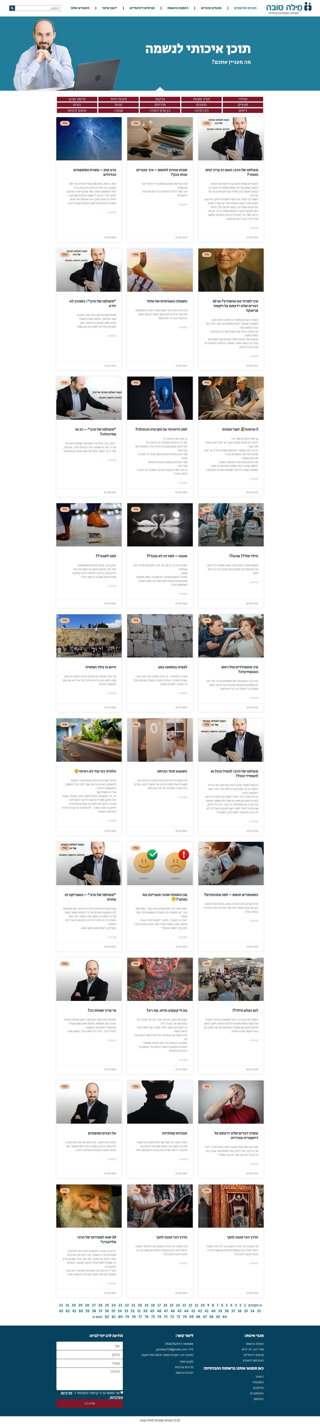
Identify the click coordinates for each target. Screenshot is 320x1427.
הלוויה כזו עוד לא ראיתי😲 (95, 771)
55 (113, 1311)
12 (190, 1305)
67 (205, 1317)
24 (113, 1305)
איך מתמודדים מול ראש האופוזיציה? (239, 669)
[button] (243, 99)
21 (133, 1305)
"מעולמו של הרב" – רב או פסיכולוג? (95, 432)
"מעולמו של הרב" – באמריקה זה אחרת (90, 897)
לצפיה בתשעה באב (172, 667)
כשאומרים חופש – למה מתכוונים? (231, 895)
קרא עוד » (253, 227)
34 (252, 1311)
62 (68, 1311)
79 (127, 1317)
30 (74, 1305)
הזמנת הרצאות (177, 8)
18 (153, 1305)
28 (87, 1305)
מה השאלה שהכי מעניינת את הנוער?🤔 (164, 897)
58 (94, 1311)
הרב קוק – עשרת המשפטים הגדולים (95, 172)
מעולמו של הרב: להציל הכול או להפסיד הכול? (234, 774)
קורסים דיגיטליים (142, 8)
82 (107, 1317)
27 (94, 1305)
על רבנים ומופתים (102, 1133)
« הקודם (255, 1305)
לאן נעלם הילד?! (245, 1010)
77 (140, 1317)
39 (220, 1311)
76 (147, 1317)
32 (61, 1305)
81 (114, 1317)
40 (213, 1311)
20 (140, 1305)
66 (211, 1317)
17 (159, 1305)
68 (198, 1317)
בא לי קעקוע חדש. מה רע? (166, 1010)
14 (178, 1305)
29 (80, 1305)
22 (127, 1305)
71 (178, 1317)
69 (191, 1317)
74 (159, 1317)
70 (185, 1317)
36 (239, 1311)
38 (227, 1311)
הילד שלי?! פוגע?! (243, 556)
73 (166, 1317)
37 (233, 1311)
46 (173, 1311)
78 (134, 1317)
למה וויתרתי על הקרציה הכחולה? (161, 429)
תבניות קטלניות (174, 1133)
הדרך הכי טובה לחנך (242, 1237)
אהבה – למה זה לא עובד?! (167, 556)
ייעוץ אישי (109, 8)
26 (100, 1305)
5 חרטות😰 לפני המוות (240, 429)
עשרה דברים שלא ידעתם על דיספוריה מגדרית (236, 1136)
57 (100, 1311)
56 (107, 1311)
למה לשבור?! (106, 556)
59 (87, 1311)
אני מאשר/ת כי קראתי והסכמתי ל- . (92, 1395)
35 (246, 1311)
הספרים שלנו (80, 8)
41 (207, 1311)
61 (74, 1311)
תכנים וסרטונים (245, 8)
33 (259, 1311)
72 (172, 1317)
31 (67, 1305)
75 (153, 1317)
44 (186, 1311)
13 (184, 1305)
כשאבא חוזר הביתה (172, 771)
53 (126, 1311)
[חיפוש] (12, 8)
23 (120, 1305)
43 (193, 1311)
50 (145, 1311)
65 (218, 1317)
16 (165, 1305)
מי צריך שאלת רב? (102, 1010)
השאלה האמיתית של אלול (167, 301)
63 (61, 1311)
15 (171, 1305)
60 (81, 1311)
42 (200, 1311)
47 (166, 1311)
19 (146, 1305)
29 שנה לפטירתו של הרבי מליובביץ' (96, 1240)
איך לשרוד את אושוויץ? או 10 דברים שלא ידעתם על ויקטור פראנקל (235, 306)
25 (107, 1305)
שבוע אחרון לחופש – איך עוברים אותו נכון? (161, 172)
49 (152, 1311)
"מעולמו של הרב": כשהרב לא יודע (92, 304)
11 (196, 1305)
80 (120, 1317)
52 (133, 1311)
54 (120, 1311)
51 (139, 1311)
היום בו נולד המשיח (101, 667)
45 (179, 1311)
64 (225, 1317)
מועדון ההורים (211, 8)
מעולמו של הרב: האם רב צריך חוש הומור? (232, 172)
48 (159, 1311)
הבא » (97, 1317)
